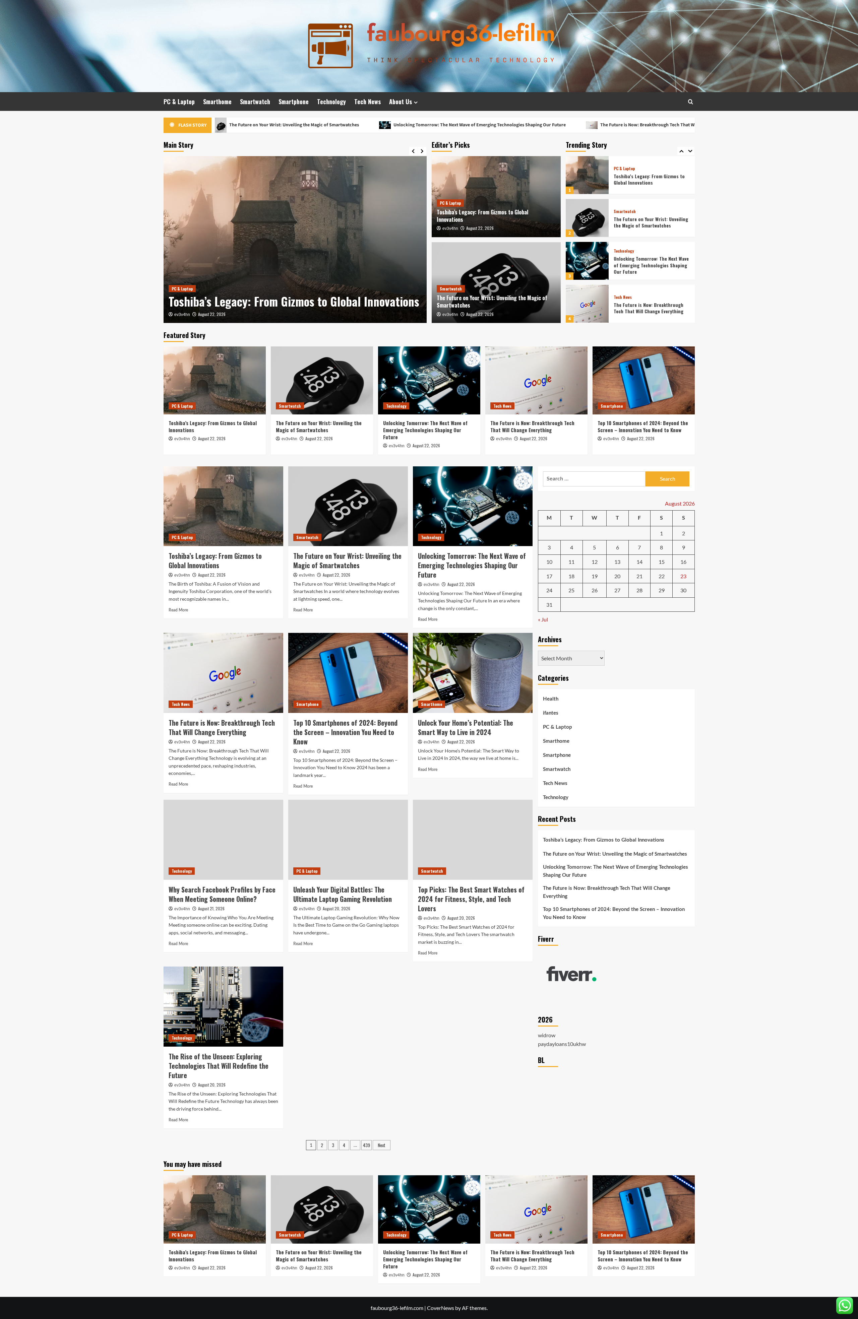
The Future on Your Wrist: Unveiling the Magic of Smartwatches (284, 293)
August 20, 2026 (336, 908)
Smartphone (294, 101)
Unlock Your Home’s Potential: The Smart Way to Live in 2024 (465, 727)
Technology (331, 101)
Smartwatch (255, 101)
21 (639, 576)
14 (639, 561)
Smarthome (217, 101)
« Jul (543, 619)
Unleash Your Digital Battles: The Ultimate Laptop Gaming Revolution (342, 894)
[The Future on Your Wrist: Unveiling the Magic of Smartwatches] (295, 239)
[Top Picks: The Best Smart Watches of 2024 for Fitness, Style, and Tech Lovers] (473, 839)
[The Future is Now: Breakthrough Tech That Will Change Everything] (587, 261)
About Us (400, 101)
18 (571, 576)
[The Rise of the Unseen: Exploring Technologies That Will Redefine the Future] (223, 1006)
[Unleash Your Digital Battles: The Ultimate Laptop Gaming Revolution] (348, 839)
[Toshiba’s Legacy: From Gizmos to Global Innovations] (215, 380)
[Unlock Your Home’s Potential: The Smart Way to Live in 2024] (473, 673)
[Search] (690, 102)
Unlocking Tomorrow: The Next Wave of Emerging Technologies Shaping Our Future (377, 125)
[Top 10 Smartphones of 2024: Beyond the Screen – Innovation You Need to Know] (587, 304)
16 (683, 561)
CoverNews (440, 1308)
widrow (546, 1035)
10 (549, 561)
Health (550, 699)
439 (366, 1144)
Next (381, 1144)
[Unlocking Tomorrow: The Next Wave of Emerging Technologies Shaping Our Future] (587, 218)
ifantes (550, 713)
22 (662, 576)
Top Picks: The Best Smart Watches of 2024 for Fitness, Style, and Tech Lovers (471, 898)
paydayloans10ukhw (562, 1044)
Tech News (367, 101)
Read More (178, 610)
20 (617, 576)
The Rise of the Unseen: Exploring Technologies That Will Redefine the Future (218, 1065)
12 (595, 561)
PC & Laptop (179, 101)
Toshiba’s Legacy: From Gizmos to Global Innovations (482, 215)
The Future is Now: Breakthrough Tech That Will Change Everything (567, 125)
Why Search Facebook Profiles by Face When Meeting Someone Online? (222, 894)
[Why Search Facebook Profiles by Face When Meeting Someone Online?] (223, 839)
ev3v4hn (182, 314)
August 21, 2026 (211, 908)
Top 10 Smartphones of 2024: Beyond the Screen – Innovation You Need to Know (647, 308)
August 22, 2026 (212, 314)
